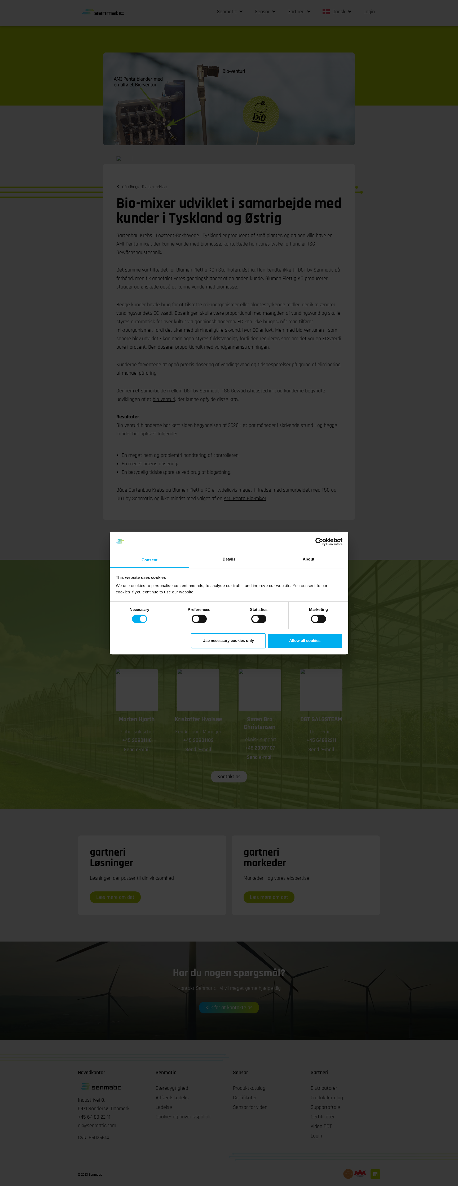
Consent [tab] (149, 560)
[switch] (199, 619)
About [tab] (308, 559)
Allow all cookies (304, 640)
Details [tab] (229, 559)
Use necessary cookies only (228, 640)
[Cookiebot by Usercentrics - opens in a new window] (319, 542)
